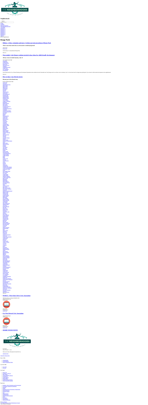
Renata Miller (5, 378)
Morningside (5, 180)
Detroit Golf (5, 118)
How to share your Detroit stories (13, 77)
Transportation (5, 398)
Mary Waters (5, 374)
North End (5, 189)
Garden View (5, 68)
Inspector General (6, 391)
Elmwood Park (5, 218)
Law (3, 392)
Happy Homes (5, 273)
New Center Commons (7, 188)
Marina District (5, 196)
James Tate (5, 372)
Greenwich (5, 123)
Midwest (4, 254)
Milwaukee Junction (6, 187)
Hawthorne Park (6, 152)
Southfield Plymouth (6, 67)
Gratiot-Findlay (5, 175)
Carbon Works (5, 241)
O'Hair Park (5, 82)
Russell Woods (5, 285)
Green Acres (5, 121)
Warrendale (5, 288)
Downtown (5, 247)
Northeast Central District (7, 140)
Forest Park (5, 225)
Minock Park (5, 85)
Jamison (4, 212)
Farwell (4, 163)
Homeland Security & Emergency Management (11, 389)
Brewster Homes (6, 224)
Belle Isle (4, 221)
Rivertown (5, 210)
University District (6, 137)
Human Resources (6, 390)
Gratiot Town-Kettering (7, 236)
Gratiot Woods (5, 174)
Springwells (5, 258)
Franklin (4, 162)
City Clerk (5, 366)
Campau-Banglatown (7, 153)
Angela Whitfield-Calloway (8, 375)
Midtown (4, 253)
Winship (4, 138)
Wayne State (5, 259)
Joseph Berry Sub (6, 211)
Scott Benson (5, 376)
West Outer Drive (6, 65)
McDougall (5, 197)
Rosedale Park (5, 95)
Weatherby (5, 66)
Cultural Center (5, 219)
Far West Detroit (6, 63)
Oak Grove (5, 83)
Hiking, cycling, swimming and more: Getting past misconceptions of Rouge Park (27, 43)
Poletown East (5, 209)
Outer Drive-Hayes (6, 182)
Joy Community (6, 69)
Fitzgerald (4, 120)
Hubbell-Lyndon (6, 98)
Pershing (4, 146)
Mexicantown (5, 251)
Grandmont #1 (5, 107)
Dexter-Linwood (6, 214)
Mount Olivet (5, 143)
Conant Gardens (6, 154)
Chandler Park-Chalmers (7, 167)
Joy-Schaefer (5, 275)
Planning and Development (8, 395)
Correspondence (6, 361)
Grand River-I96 (6, 272)
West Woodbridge (6, 261)
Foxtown (4, 226)
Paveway (4, 280)
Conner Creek (5, 158)
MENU (3, 21)
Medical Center (5, 192)
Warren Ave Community (7, 287)
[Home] (14, 16)
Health (4, 388)
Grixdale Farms (5, 124)
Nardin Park (5, 277)
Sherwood (5, 148)
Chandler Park (5, 165)
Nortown (4, 145)
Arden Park (5, 238)
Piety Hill (4, 207)
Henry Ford (5, 232)
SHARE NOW (5, 353)
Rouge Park (5, 48)
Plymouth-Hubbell (6, 281)
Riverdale (4, 89)
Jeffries (4, 250)
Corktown (4, 245)
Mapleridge (5, 179)
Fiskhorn (4, 269)
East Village (5, 213)
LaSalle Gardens (6, 195)
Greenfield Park (6, 160)
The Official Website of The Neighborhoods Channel (10, 402)
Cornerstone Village (6, 169)
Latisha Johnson (6, 377)
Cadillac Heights (6, 155)
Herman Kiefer (5, 228)
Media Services (5, 393)
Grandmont (5, 109)
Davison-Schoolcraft (6, 267)
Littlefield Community (7, 276)
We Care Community (7, 290)
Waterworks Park (6, 200)
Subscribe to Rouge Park (5, 355)
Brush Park (5, 220)
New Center (5, 186)
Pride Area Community (7, 283)
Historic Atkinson (6, 227)
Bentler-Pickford (6, 103)
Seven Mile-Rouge (6, 94)
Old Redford (5, 88)
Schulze (4, 133)
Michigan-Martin (6, 252)
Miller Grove (5, 87)
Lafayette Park (5, 194)
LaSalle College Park (7, 177)
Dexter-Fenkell (5, 119)
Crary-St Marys (5, 100)
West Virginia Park (6, 203)
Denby (4, 170)
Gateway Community (7, 234)
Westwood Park (6, 91)
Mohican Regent (6, 144)
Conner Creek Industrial (7, 168)
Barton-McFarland (6, 265)
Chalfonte (4, 266)
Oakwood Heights (6, 256)
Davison (4, 159)
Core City (4, 244)
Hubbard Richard (6, 249)
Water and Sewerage (6, 399)
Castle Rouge (5, 99)
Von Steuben (5, 147)
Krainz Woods (5, 151)
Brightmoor (5, 102)
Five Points (5, 112)
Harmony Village (6, 125)
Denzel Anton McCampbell (8, 380)
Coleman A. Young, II (7, 373)
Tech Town (5, 205)
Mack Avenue (5, 178)
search (1, 22)
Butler (4, 156)
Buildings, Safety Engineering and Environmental (12, 385)
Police (4, 396)
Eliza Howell (5, 105)
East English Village (6, 171)
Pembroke (4, 129)
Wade (4, 184)
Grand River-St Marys (7, 110)
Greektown (5, 233)
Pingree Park (5, 208)
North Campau (5, 139)
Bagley (4, 114)
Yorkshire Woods (6, 185)
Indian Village (5, 230)
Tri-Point (4, 136)
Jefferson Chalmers (6, 176)
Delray (4, 246)
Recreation (5, 397)
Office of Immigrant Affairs (8, 362)
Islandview (5, 231)
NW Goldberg (5, 198)
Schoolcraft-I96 (5, 96)
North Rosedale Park (6, 84)
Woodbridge (5, 262)
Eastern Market (5, 216)
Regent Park (5, 149)
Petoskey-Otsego (6, 199)
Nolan (4, 142)
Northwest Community (7, 278)
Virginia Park (5, 201)
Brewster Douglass (6, 223)
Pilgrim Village (5, 131)
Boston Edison (5, 222)
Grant (4, 161)
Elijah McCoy (5, 217)
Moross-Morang (6, 181)
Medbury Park (5, 193)
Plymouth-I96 (5, 70)
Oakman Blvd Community (7, 279)
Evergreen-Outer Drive (7, 111)
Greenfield (5, 122)
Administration (5, 360)
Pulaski (4, 150)
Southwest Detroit (6, 257)
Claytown (4, 243)
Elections (4, 367)
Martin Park (5, 126)
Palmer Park (5, 127)
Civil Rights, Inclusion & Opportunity (10, 386)
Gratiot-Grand (5, 237)
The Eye (4, 90)
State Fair (4, 135)
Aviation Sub (5, 263)
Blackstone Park (6, 115)
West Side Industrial (6, 260)
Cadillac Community (6, 101)
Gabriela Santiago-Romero (8, 379)
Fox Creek (5, 173)
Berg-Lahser (5, 104)
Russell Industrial (6, 206)
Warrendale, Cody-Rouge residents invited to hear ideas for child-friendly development (29, 55)
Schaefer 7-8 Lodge (6, 132)
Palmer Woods (5, 128)
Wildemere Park (6, 204)
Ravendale (5, 183)
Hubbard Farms (5, 248)
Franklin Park (5, 62)
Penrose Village (5, 130)
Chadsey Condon (6, 242)
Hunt (4, 229)
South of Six (5, 93)
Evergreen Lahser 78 (6, 106)
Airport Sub (5, 164)
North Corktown (6, 255)
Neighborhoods (5, 394)
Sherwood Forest (6, 134)
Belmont (4, 113)
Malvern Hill (5, 86)
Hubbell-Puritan (6, 97)
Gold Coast (5, 235)
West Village (5, 202)
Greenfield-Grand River (7, 108)
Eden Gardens (5, 172)
